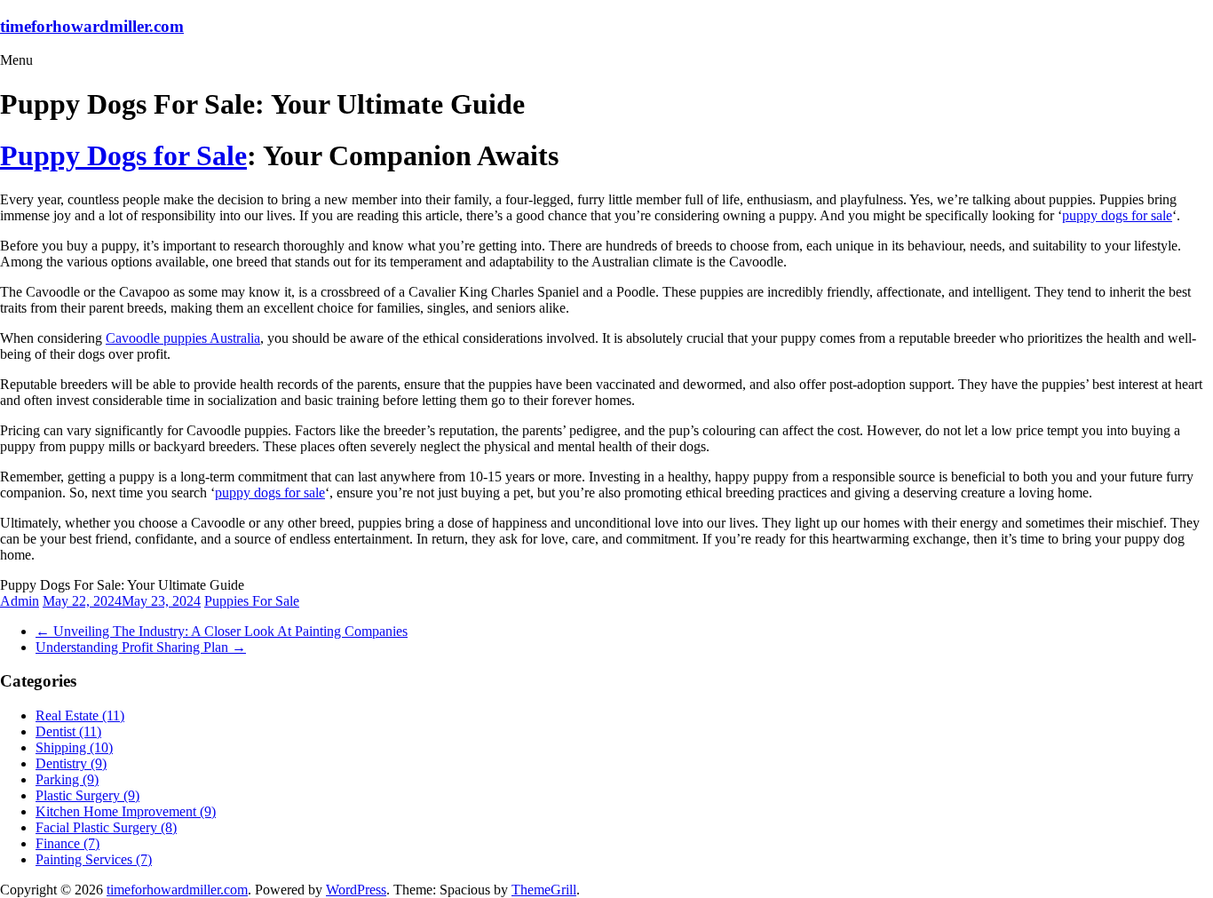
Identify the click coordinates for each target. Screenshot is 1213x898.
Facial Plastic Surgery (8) (106, 827)
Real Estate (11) (80, 715)
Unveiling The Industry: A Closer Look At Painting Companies (222, 631)
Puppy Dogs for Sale (123, 155)
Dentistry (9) (71, 763)
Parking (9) (67, 779)
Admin (19, 600)
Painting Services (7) (94, 859)
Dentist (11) (68, 731)
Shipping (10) (74, 747)
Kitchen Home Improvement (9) (126, 811)
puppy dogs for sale (1117, 215)
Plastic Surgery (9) (87, 795)
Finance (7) (67, 843)
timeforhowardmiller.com (92, 26)
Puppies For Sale (251, 600)
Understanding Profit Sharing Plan (141, 647)
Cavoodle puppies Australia (183, 338)
